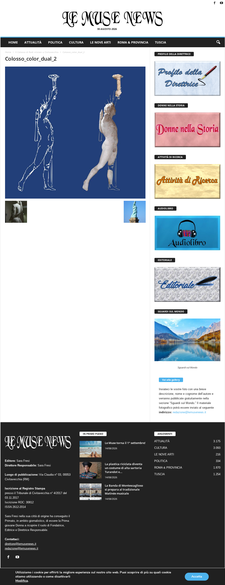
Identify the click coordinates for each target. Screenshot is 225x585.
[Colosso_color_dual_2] (75, 133)
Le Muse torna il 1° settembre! (125, 443)
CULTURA (76, 42)
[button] (218, 42)
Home (8, 52)
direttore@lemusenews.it (20, 543)
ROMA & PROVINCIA (133, 42)
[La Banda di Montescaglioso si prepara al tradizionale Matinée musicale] (91, 492)
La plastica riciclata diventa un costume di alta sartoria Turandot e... (123, 468)
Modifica (21, 581)
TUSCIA (160, 42)
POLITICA (55, 42)
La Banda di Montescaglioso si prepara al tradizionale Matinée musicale (124, 489)
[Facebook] (214, 3)
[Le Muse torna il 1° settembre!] (91, 449)
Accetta (196, 576)
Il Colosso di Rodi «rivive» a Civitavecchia (36, 52)
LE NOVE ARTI (100, 42)
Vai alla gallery (171, 379)
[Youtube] (221, 3)
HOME (13, 42)
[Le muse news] (112, 19)
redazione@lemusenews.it (189, 412)
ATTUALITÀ (33, 42)
